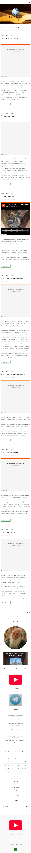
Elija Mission (15, 17)
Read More (5, 104)
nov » (17, 777)
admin (2, 41)
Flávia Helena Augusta (15, 727)
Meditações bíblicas (8, 35)
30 (5, 772)
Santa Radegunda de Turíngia (15, 732)
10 (8, 761)
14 (22, 761)
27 (19, 769)
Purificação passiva (8, 116)
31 (8, 772)
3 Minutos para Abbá (15, 787)
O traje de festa (15, 719)
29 (25, 769)
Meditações (15, 793)
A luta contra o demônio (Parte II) (14, 278)
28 (22, 769)
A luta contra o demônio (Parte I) (14, 374)
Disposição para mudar (10, 38)
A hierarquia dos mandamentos (15, 715)
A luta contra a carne (9, 532)
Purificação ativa (7, 196)
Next (27, 612)
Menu (4, 2)
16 (5, 765)
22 (25, 765)
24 (8, 769)
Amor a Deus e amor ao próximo (15, 736)
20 (19, 765)
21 (22, 765)
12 (15, 761)
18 (12, 765)
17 (8, 765)
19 (15, 765)
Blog (16, 790)
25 (12, 769)
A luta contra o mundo (9, 452)
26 (15, 769)
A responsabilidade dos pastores (15, 723)
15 (25, 761)
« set (14, 777)
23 (5, 769)
